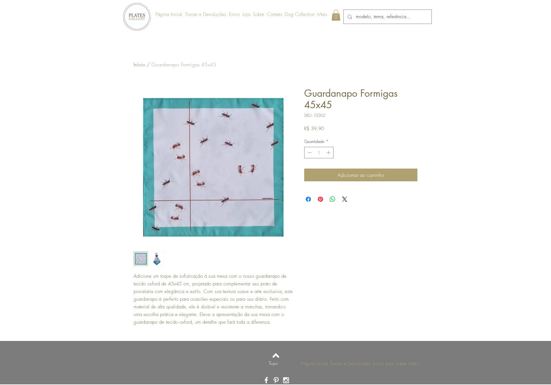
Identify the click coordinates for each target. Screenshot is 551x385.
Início (139, 64)
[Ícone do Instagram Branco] (286, 380)
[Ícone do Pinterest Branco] (276, 380)
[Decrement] (309, 152)
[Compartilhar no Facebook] (308, 199)
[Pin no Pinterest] (320, 199)
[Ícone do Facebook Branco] (266, 380)
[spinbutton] (319, 152)
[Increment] (329, 152)
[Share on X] (345, 199)
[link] (336, 15)
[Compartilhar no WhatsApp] (332, 199)
